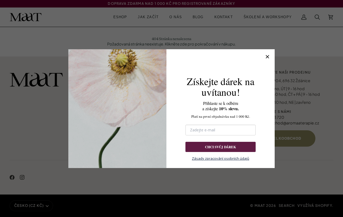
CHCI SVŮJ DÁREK (220, 146)
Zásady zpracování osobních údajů (220, 158)
